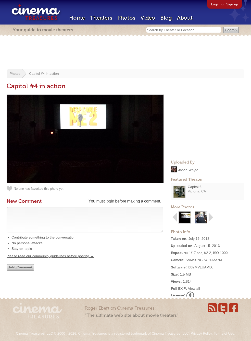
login (110, 201)
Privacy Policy (201, 333)
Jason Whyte (188, 170)
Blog (166, 17)
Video (147, 17)
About (185, 17)
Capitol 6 (194, 187)
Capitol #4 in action (44, 74)
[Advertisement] (125, 53)
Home (77, 17)
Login (215, 4)
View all (194, 288)
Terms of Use (224, 333)
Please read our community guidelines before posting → (50, 256)
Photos (126, 17)
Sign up (232, 4)
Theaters (101, 17)
